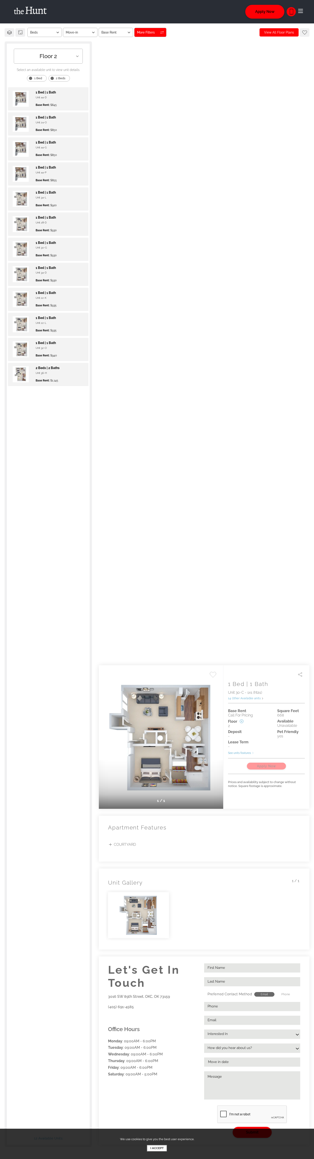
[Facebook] (109, 1017)
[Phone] (291, 11)
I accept (157, 1148)
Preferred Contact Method (230, 994)
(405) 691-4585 (121, 1007)
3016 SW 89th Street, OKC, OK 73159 (139, 996)
